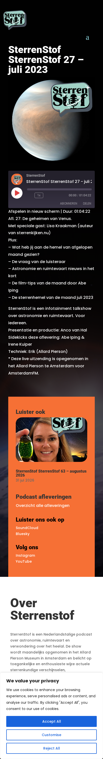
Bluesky (23, 533)
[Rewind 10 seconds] (29, 195)
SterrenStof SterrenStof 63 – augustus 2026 (51, 473)
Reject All (51, 748)
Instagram (25, 555)
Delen (87, 203)
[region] (51, 716)
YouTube (24, 561)
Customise (51, 734)
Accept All (51, 721)
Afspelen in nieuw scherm (34, 211)
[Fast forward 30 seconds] (48, 195)
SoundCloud (27, 527)
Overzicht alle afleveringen (43, 505)
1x (38, 195)
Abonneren (68, 203)
